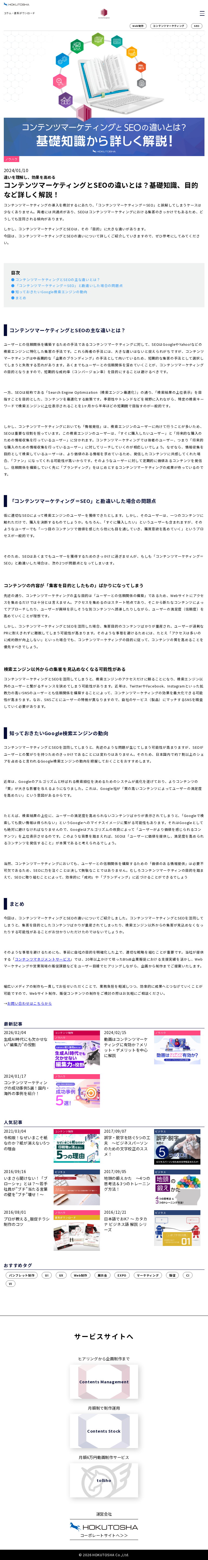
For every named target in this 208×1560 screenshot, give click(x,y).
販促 (172, 1275)
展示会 (102, 1275)
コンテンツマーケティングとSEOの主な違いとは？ (57, 279)
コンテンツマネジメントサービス (43, 959)
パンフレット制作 (22, 1275)
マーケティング (148, 1275)
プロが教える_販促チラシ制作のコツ (27, 1221)
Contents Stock (104, 1431)
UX (61, 1275)
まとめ (21, 297)
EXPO (122, 1275)
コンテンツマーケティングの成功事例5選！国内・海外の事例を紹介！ (27, 1088)
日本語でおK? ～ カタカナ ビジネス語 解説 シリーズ (125, 1224)
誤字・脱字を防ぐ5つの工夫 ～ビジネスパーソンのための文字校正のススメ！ (127, 1146)
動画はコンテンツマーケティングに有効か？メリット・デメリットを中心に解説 (126, 1047)
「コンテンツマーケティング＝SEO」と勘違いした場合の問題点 (69, 285)
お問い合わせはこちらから (29, 1003)
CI (187, 1275)
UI (46, 1275)
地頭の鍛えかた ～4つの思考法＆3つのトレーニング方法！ (127, 1183)
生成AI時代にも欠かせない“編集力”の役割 (26, 1041)
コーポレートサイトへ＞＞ (104, 1535)
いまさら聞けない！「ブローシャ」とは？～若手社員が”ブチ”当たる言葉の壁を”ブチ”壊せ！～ (26, 1186)
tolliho (104, 1480)
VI (10, 1283)
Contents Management (104, 1381)
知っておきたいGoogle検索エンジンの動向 (51, 291)
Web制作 (138, 26)
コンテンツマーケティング (168, 26)
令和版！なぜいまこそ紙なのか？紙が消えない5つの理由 (27, 1143)
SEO (197, 26)
